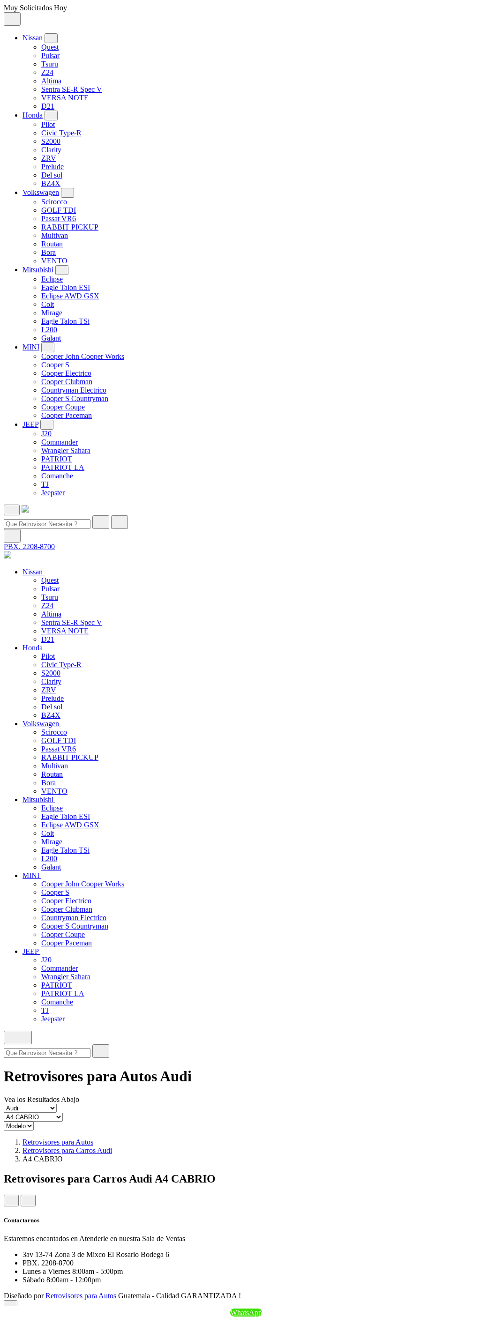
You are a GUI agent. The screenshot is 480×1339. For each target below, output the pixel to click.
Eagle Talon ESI (65, 287)
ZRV (48, 158)
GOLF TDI (58, 210)
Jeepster (53, 493)
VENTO (54, 261)
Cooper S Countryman (74, 398)
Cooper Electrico (66, 373)
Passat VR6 (58, 219)
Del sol (51, 175)
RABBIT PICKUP (69, 227)
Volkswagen (40, 192)
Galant (51, 338)
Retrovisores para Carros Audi (67, 1150)
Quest (50, 47)
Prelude (52, 167)
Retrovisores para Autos (57, 1142)
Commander (59, 442)
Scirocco (54, 202)
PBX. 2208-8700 (29, 546)
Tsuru (49, 64)
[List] (28, 1200)
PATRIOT (56, 459)
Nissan (32, 38)
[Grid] (11, 1200)
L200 (49, 330)
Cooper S (55, 365)
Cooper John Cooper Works (82, 356)
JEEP (30, 424)
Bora (48, 252)
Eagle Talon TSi (65, 321)
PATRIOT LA (62, 467)
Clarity (51, 150)
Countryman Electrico (73, 390)
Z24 (47, 72)
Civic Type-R (61, 133)
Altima (51, 81)
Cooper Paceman (66, 415)
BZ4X (50, 183)
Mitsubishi (37, 270)
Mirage (51, 313)
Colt (47, 304)
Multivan (54, 235)
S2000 (50, 141)
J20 (46, 434)
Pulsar (50, 56)
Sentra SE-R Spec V (71, 89)
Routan (52, 244)
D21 (47, 106)
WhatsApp (246, 1313)
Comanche (57, 476)
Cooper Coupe (63, 407)
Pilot (48, 124)
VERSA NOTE (65, 98)
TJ (45, 484)
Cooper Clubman (66, 382)
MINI (30, 347)
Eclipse (52, 279)
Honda (32, 115)
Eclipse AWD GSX (70, 296)
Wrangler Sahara (65, 450)
